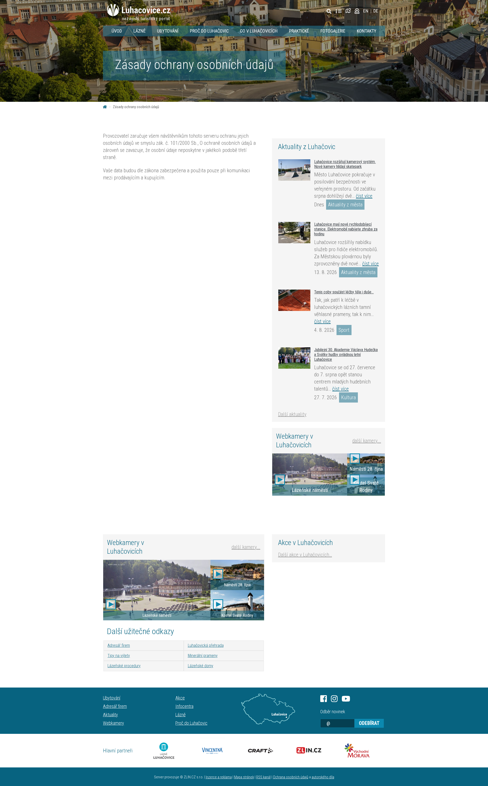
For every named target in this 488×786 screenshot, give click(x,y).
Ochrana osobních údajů (290, 777)
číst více (364, 196)
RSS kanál (263, 777)
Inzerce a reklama (219, 777)
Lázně (139, 31)
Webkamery (113, 723)
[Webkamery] (357, 10)
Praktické (299, 31)
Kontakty (366, 31)
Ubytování (167, 31)
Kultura (348, 397)
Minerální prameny (203, 655)
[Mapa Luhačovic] (349, 10)
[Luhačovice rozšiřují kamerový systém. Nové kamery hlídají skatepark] (294, 170)
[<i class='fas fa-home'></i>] (105, 107)
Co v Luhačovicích (259, 31)
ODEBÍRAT (369, 723)
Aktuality (110, 714)
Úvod (117, 31)
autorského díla (323, 777)
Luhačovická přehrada (206, 645)
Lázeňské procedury (124, 665)
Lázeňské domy (200, 665)
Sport (344, 330)
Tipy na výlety (119, 655)
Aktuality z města (345, 205)
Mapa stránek (244, 777)
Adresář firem (119, 645)
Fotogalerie (333, 31)
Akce (180, 698)
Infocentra (184, 706)
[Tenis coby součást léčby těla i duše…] (294, 300)
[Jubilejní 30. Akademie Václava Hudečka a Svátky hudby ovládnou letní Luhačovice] (294, 358)
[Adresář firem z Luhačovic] (338, 11)
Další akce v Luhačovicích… (305, 555)
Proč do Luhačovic (209, 31)
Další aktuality (292, 414)
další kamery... (366, 441)
